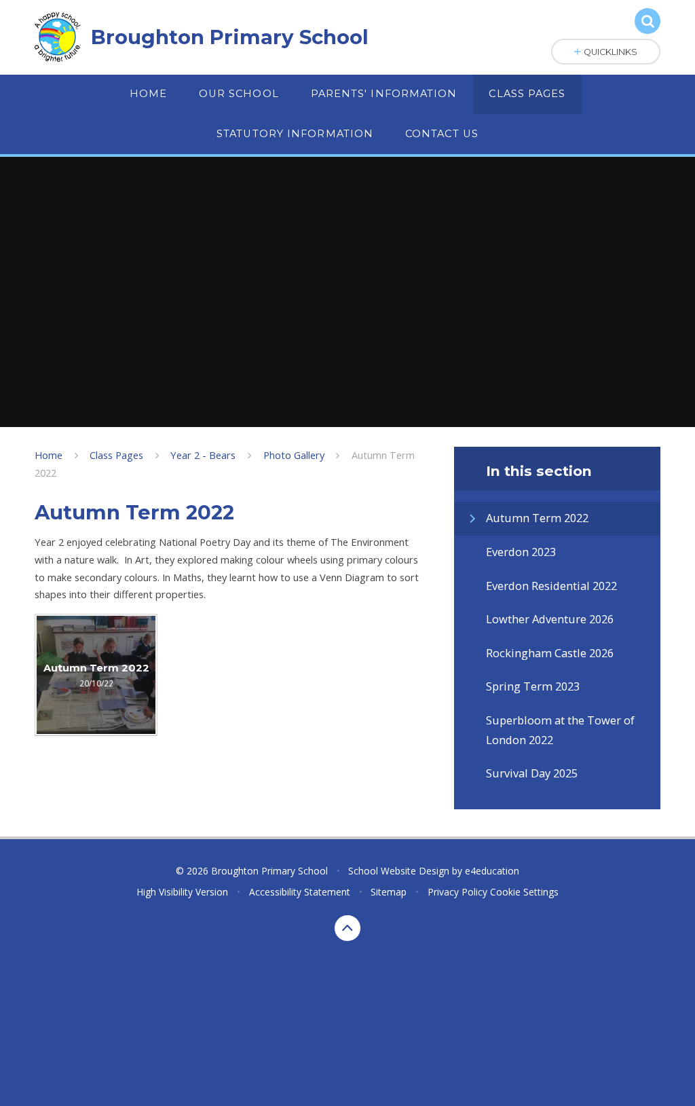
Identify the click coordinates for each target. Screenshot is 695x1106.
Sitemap (389, 891)
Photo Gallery (293, 455)
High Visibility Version (182, 891)
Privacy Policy (457, 891)
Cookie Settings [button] (524, 891)
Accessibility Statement (299, 891)
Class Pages (116, 455)
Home (48, 455)
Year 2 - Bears (203, 455)
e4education (492, 870)
